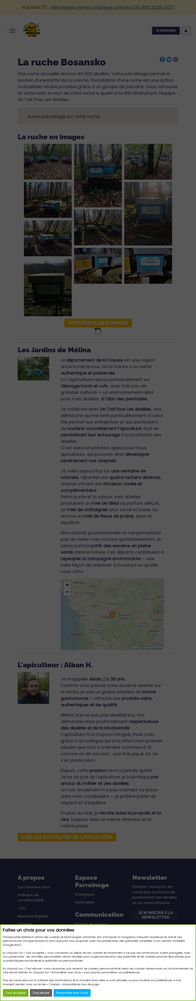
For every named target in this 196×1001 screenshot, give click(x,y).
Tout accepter (15, 993)
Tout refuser (41, 993)
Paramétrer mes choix (72, 993)
